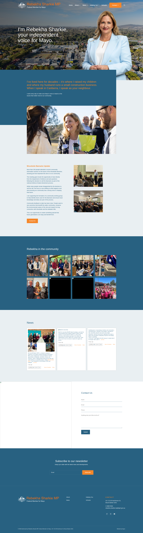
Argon (123, 528)
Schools (88, 500)
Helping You (89, 497)
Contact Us (32, 220)
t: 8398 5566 (109, 506)
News (68, 500)
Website (119, 528)
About (68, 497)
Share (53, 367)
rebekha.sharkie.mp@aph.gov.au (115, 508)
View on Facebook (47, 367)
